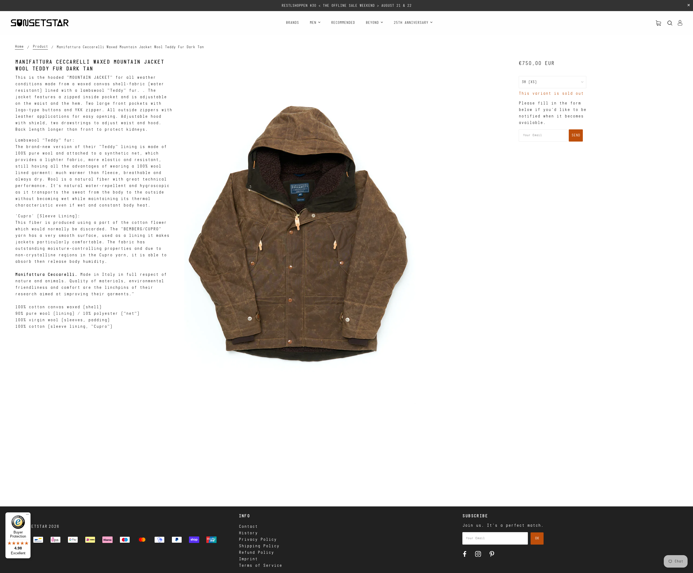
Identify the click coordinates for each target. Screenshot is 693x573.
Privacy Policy (258, 540)
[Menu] (27, 515)
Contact (248, 527)
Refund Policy (256, 553)
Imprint (248, 559)
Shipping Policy (259, 546)
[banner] (39, 22)
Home (19, 47)
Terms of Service (260, 566)
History (248, 533)
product (40, 47)
